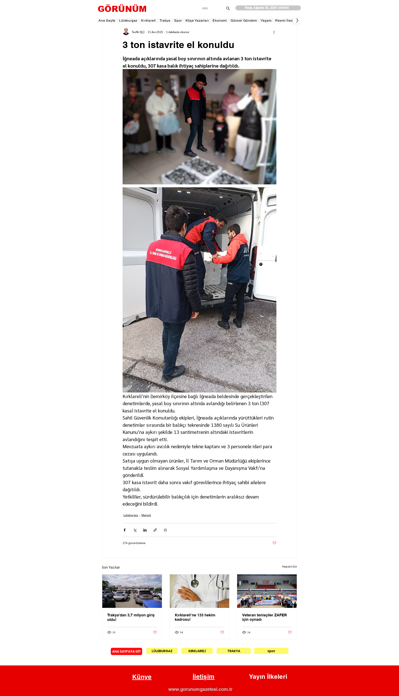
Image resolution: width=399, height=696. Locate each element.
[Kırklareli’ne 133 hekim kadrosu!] (199, 591)
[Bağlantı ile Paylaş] (155, 530)
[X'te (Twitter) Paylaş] (135, 530)
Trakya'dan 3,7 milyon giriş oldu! (131, 617)
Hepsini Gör (289, 566)
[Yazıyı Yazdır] (165, 530)
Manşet (146, 515)
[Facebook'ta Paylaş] (125, 530)
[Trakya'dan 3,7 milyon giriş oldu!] (132, 591)
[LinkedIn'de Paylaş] (145, 530)
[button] (142, 677)
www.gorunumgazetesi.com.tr (200, 689)
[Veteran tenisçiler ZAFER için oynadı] (267, 591)
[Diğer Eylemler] (273, 31)
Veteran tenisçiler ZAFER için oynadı (264, 617)
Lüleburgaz (130, 515)
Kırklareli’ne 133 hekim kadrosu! (195, 617)
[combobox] (216, 8)
